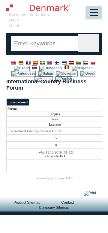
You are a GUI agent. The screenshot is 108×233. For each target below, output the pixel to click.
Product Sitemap (27, 202)
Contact (67, 202)
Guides (15, 25)
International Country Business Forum (34, 131)
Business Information (29, 14)
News (14, 20)
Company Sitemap (54, 208)
